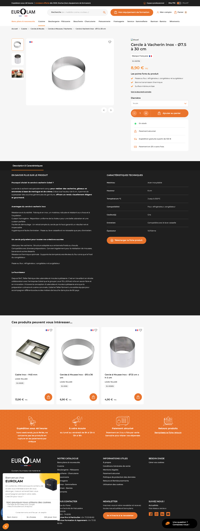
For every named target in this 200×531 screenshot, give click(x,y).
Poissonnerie (63, 477)
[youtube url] (168, 514)
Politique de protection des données (119, 477)
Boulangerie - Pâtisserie (68, 470)
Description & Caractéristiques (28, 166)
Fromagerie (62, 481)
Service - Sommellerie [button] (137, 21)
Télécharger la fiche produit (128, 240)
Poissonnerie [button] (104, 21)
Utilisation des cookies (113, 484)
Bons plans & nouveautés (68, 462)
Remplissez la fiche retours (168, 433)
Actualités (153, 505)
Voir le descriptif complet (141, 92)
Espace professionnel (155, 3)
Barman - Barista (65, 488)
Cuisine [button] (41, 21)
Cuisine (60, 466)
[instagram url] (156, 514)
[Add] (146, 113)
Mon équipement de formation (133, 12)
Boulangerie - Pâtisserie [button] (59, 21)
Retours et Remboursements (116, 481)
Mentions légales (110, 470)
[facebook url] (151, 514)
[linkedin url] (162, 514)
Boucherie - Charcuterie (68, 473)
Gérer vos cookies (156, 462)
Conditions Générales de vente (116, 466)
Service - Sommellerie (67, 484)
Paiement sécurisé (111, 473)
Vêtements (62, 492)
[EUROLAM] (23, 12)
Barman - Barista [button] (158, 21)
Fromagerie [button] (119, 21)
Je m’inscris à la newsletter (120, 516)
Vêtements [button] (175, 21)
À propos (107, 462)
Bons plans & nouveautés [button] (23, 21)
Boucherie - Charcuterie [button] (84, 21)
